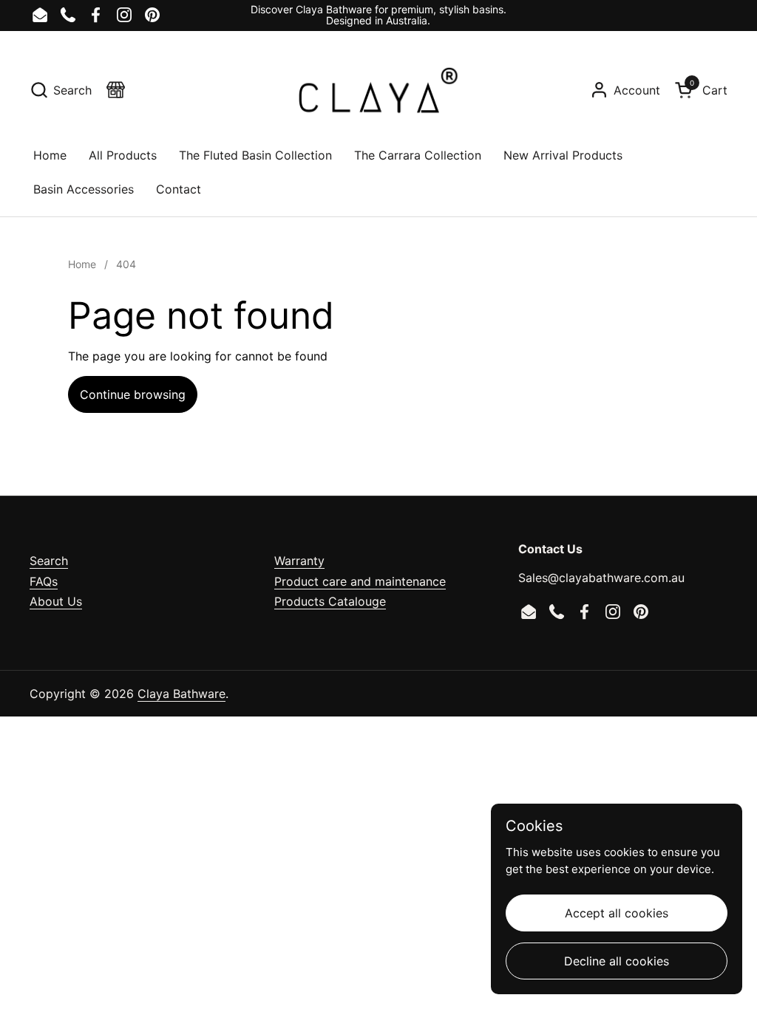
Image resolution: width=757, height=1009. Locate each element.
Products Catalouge (330, 601)
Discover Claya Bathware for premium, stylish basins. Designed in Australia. (378, 15)
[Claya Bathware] (378, 90)
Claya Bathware (181, 693)
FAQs (44, 581)
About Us (56, 601)
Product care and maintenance (360, 581)
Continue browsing (133, 394)
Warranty (299, 560)
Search (49, 560)
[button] (61, 90)
